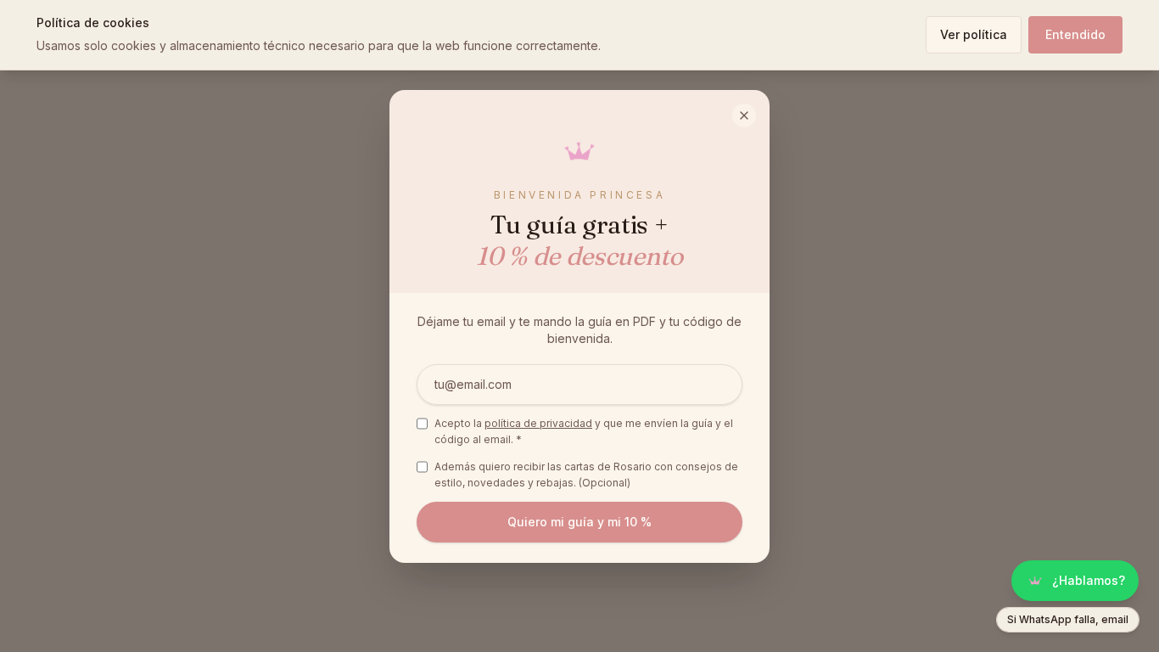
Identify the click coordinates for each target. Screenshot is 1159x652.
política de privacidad (538, 423)
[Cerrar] (744, 115)
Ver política (973, 34)
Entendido (1075, 34)
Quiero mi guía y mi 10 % (579, 521)
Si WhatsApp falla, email (1067, 619)
